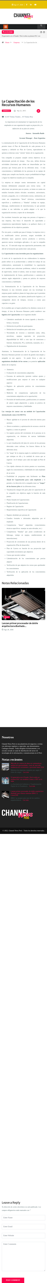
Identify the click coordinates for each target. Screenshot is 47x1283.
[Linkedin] (31, 5)
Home (7, 42)
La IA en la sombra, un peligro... (29, 623)
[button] (41, 32)
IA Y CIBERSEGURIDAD (24, 617)
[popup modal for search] (41, 27)
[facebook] (26, 5)
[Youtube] (35, 5)
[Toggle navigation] (6, 26)
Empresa (17, 42)
